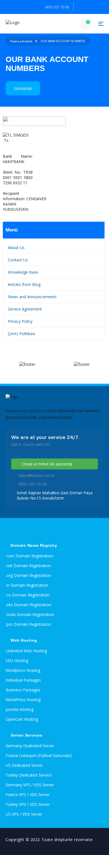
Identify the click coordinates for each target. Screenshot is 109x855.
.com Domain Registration (29, 555)
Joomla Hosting (20, 709)
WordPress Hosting (23, 699)
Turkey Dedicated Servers (29, 775)
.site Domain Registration (28, 604)
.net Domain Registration (28, 565)
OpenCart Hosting (22, 719)
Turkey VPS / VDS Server (28, 804)
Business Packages (23, 689)
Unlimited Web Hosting (26, 650)
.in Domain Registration (27, 585)
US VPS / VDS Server (24, 814)
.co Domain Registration (27, 595)
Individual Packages (23, 680)
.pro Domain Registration (28, 624)
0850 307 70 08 (57, 6)
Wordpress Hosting (23, 670)
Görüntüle (23, 88)
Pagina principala (21, 41)
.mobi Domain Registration (30, 614)
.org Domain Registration (28, 575)
